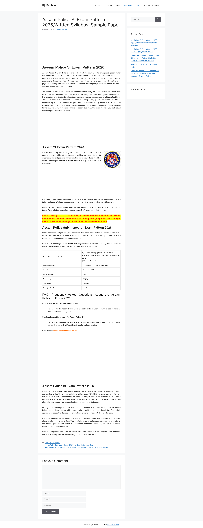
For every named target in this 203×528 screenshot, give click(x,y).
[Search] (158, 19)
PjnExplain (49, 5)
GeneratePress (113, 525)
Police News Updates (112, 5)
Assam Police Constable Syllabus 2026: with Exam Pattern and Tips (69, 445)
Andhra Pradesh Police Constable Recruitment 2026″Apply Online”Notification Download (76, 447)
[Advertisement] (81, 49)
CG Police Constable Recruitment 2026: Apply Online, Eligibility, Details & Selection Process (145, 58)
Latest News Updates (132, 5)
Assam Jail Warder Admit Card (65, 330)
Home (97, 5)
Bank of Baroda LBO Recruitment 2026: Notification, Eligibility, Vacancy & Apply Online (145, 73)
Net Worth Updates (151, 5)
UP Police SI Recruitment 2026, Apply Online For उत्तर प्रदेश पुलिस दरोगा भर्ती (144, 43)
